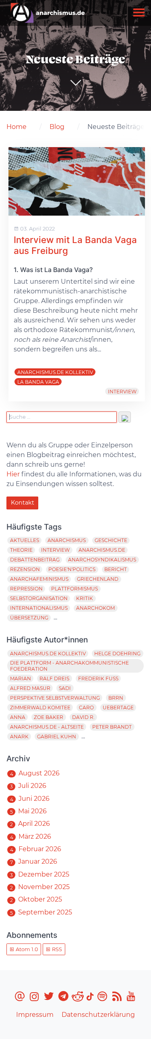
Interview (122, 392)
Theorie (21, 550)
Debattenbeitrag (35, 560)
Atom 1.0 (26, 949)
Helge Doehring (117, 653)
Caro (86, 707)
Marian (20, 678)
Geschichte (111, 540)
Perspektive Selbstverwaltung (55, 698)
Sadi (65, 688)
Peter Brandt (112, 727)
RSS (56, 949)
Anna (17, 717)
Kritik (84, 598)
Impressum (35, 1014)
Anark (19, 737)
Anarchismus (67, 540)
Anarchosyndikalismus (102, 560)
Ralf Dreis (54, 678)
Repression (26, 589)
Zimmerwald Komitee (40, 707)
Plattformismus (74, 589)
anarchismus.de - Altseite (47, 727)
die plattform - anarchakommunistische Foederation (69, 666)
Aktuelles (24, 540)
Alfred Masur (30, 688)
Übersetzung (29, 618)
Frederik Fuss (98, 678)
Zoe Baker (48, 717)
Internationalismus (39, 608)
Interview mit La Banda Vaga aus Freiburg (75, 245)
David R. (83, 717)
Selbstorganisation (39, 598)
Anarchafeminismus (39, 579)
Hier (13, 474)
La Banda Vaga (38, 382)
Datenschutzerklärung (98, 1014)
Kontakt (22, 502)
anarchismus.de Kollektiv (55, 372)
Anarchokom (95, 608)
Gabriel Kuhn (56, 737)
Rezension (25, 569)
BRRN (115, 698)
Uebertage (118, 707)
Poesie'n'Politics (71, 569)
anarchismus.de (102, 550)
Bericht (115, 569)
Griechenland (97, 579)
